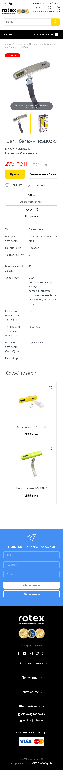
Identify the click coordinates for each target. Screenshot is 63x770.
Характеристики (31, 201)
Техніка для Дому (24, 44)
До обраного (39, 185)
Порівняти (17, 184)
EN (16, 3)
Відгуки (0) (31, 209)
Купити (15, 174)
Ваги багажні (45, 44)
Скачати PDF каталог (30, 732)
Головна (7, 44)
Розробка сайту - (31, 763)
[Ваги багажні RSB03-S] (20, 124)
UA (4, 3)
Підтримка (31, 216)
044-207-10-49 (41, 34)
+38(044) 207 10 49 (32, 714)
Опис (31, 194)
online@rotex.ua (33, 720)
